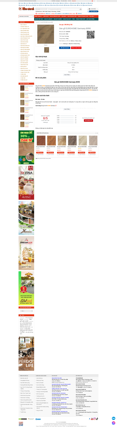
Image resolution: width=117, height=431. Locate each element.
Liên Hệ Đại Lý (39, 378)
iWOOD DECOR (23, 66)
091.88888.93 (89, 387)
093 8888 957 (81, 397)
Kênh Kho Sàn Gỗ (24, 378)
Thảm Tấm (23, 78)
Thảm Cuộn (23, 74)
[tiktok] (97, 419)
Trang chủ (37, 22)
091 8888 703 (94, 380)
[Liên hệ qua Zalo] (113, 418)
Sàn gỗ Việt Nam (39, 19)
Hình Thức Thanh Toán (26, 393)
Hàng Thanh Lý (38, 16)
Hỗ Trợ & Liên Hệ (40, 393)
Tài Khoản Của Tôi (40, 396)
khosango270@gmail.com (59, 382)
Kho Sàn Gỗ (53, 423)
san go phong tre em (27, 322)
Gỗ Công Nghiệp (24, 62)
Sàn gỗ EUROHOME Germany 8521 (64, 146)
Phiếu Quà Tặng (40, 380)
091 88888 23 (57, 380)
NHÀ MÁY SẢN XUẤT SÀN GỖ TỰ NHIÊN (60, 397)
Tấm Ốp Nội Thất (24, 64)
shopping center (22, 317)
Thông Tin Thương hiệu (42, 389)
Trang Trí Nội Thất (80, 19)
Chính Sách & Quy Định (25, 395)
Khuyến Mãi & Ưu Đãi (41, 387)
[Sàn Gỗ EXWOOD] (26, 235)
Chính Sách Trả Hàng (25, 397)
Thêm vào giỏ (65, 47)
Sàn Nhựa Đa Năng (25, 47)
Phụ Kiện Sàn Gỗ (24, 76)
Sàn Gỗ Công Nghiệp (25, 49)
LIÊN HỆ (80, 13)
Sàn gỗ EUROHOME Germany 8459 (43, 146)
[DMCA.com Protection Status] (23, 419)
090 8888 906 (81, 402)
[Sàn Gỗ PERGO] (26, 371)
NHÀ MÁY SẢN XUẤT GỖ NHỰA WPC (59, 407)
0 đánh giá (65, 43)
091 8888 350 (80, 408)
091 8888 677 (80, 415)
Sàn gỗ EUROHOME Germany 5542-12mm (97, 146)
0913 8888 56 (88, 380)
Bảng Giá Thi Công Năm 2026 (27, 402)
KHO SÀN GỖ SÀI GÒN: (57, 378)
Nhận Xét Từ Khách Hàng (74, 43)
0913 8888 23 (58, 405)
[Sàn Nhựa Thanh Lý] (26, 165)
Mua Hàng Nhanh (77, 47)
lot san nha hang (27, 326)
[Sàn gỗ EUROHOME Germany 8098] (46, 52)
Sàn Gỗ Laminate (24, 57)
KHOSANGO (63, 422)
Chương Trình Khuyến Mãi (42, 391)
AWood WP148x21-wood (25, 327)
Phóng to (45, 45)
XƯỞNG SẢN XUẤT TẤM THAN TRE (59, 388)
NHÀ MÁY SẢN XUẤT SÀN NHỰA (58, 393)
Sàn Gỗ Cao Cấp (24, 68)
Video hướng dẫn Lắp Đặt (26, 400)
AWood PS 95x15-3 (24, 325)
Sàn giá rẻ (45, 16)
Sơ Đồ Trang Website (41, 398)
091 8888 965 (58, 391)
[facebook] (89, 419)
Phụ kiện (91, 16)
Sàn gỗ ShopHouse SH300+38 (29, 116)
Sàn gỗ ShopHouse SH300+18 (29, 108)
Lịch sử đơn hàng (40, 384)
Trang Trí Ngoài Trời (83, 16)
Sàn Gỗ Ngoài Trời (71, 16)
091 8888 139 (58, 400)
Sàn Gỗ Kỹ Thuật (24, 60)
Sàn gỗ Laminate (48, 19)
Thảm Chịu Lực (24, 79)
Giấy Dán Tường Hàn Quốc (26, 36)
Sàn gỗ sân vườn (26, 320)
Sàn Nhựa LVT (24, 43)
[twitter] (94, 419)
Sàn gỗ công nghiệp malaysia (26, 323)
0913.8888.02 (65, 13)
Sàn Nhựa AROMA (24, 41)
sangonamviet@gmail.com (81, 426)
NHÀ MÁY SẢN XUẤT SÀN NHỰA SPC (60, 411)
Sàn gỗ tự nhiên (58, 19)
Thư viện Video (64, 0)
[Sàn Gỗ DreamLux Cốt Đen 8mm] (26, 270)
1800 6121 (48, 13)
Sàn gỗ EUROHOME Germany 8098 (46, 22)
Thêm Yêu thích (40, 154)
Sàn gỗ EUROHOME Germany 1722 (85, 146)
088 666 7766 (58, 409)
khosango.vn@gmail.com (83, 382)
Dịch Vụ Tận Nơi (40, 382)
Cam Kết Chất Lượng (25, 382)
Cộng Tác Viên (40, 410)
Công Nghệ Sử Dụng (25, 380)
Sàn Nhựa (63, 16)
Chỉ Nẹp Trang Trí (25, 26)
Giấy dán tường (90, 19)
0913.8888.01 (58, 13)
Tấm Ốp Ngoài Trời (25, 32)
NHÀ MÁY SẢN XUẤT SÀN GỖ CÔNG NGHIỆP (61, 384)
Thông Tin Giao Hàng (25, 391)
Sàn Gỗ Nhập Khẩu (25, 30)
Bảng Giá (74, 0)
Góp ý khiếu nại (94, 11)
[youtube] (92, 419)
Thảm (73, 19)
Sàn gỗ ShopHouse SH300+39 (29, 123)
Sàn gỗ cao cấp (67, 19)
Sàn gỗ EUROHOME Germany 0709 (54, 146)
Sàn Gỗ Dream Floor (55, 16)
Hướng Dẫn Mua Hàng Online (27, 384)
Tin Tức (69, 0)
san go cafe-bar (26, 319)
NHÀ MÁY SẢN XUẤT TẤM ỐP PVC (59, 402)
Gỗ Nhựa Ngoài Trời (25, 55)
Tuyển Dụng (23, 412)
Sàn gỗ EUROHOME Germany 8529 (75, 146)
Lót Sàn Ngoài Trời (25, 28)
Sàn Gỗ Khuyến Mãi (25, 34)
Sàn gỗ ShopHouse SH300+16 (29, 101)
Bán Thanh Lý (24, 24)
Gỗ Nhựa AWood (24, 53)
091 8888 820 (58, 395)
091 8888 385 (80, 392)
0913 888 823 (58, 414)
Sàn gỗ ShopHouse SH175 (29, 94)
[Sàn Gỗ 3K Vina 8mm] (26, 200)
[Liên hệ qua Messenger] (113, 423)
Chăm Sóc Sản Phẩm (41, 400)
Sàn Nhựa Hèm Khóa (25, 45)
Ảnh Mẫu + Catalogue (56, 0)
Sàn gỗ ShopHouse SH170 (29, 86)
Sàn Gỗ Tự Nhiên (24, 59)
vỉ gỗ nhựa (27, 328)
